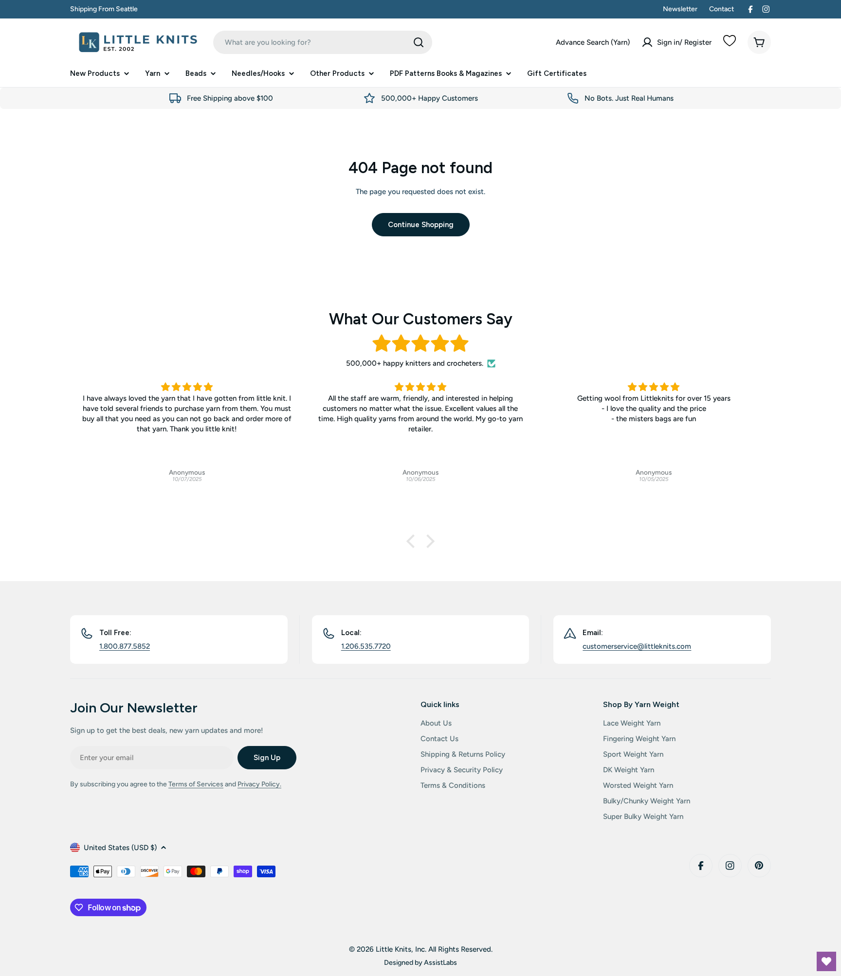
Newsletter (680, 9)
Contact (721, 9)
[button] (413, 541)
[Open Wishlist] (826, 961)
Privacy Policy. (259, 784)
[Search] (418, 42)
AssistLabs (440, 962)
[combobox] (322, 42)
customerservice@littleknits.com (637, 646)
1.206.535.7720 (366, 646)
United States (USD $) (120, 847)
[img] (420, 343)
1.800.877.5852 (124, 646)
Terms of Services (195, 784)
